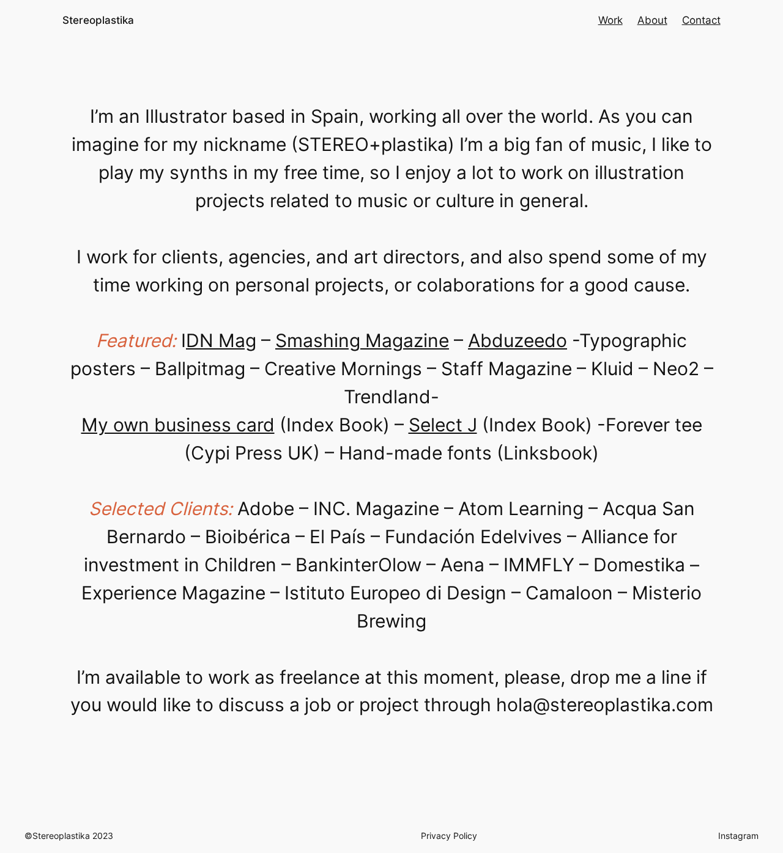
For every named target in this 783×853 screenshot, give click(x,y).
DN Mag (221, 340)
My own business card (178, 425)
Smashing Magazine (362, 340)
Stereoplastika (98, 20)
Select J (443, 425)
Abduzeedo (517, 340)
